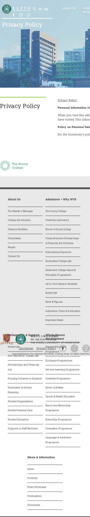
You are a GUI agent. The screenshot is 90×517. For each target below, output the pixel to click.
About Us (69, 8)
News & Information (41, 457)
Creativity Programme (57, 379)
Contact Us (14, 256)
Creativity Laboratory (57, 220)
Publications (35, 496)
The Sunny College (55, 211)
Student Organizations (20, 401)
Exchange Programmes (58, 361)
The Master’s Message (20, 211)
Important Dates (54, 320)
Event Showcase (37, 487)
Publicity (32, 478)
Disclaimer (26, 348)
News (31, 469)
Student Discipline (18, 420)
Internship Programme (58, 420)
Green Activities (54, 388)
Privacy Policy (46, 348)
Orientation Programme (58, 429)
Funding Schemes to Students (25, 379)
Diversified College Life (58, 261)
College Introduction (19, 220)
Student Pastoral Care (20, 410)
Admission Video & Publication (62, 311)
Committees (14, 238)
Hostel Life (51, 293)
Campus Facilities (18, 229)
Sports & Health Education (60, 397)
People (11, 247)
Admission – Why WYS (60, 199)
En (46, 9)
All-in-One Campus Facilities (61, 284)
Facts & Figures (54, 302)
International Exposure (58, 252)
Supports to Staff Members (23, 429)
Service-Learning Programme (62, 370)
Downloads (34, 505)
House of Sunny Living (58, 229)
